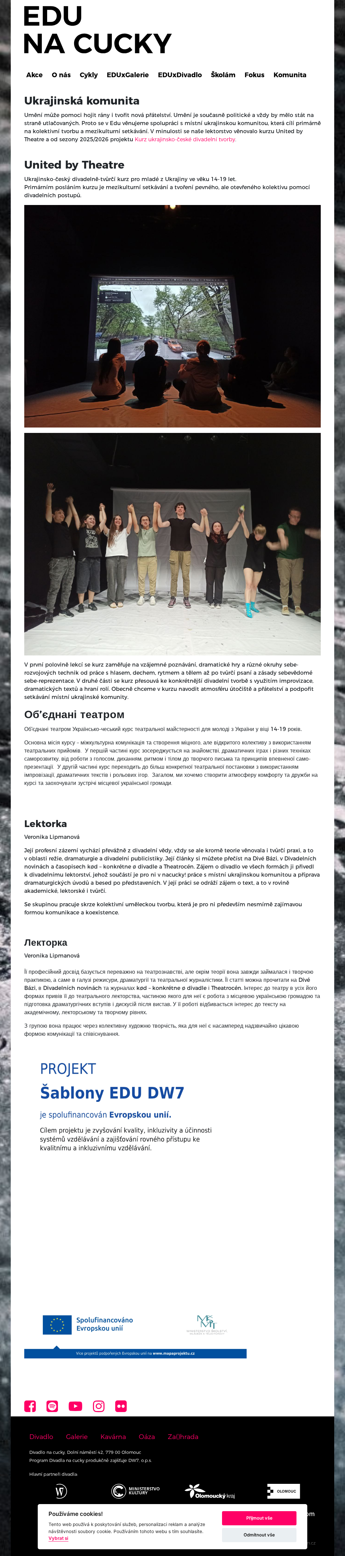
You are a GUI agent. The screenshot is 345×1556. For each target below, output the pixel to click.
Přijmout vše (259, 1518)
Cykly (89, 75)
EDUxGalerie (128, 75)
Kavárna (113, 1437)
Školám (223, 75)
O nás (61, 75)
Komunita (290, 75)
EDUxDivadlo (180, 75)
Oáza (147, 1437)
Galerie (77, 1437)
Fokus (254, 75)
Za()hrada (183, 1437)
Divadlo (41, 1437)
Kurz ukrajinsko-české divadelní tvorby (185, 139)
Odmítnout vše (259, 1534)
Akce (34, 75)
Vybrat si (58, 1538)
